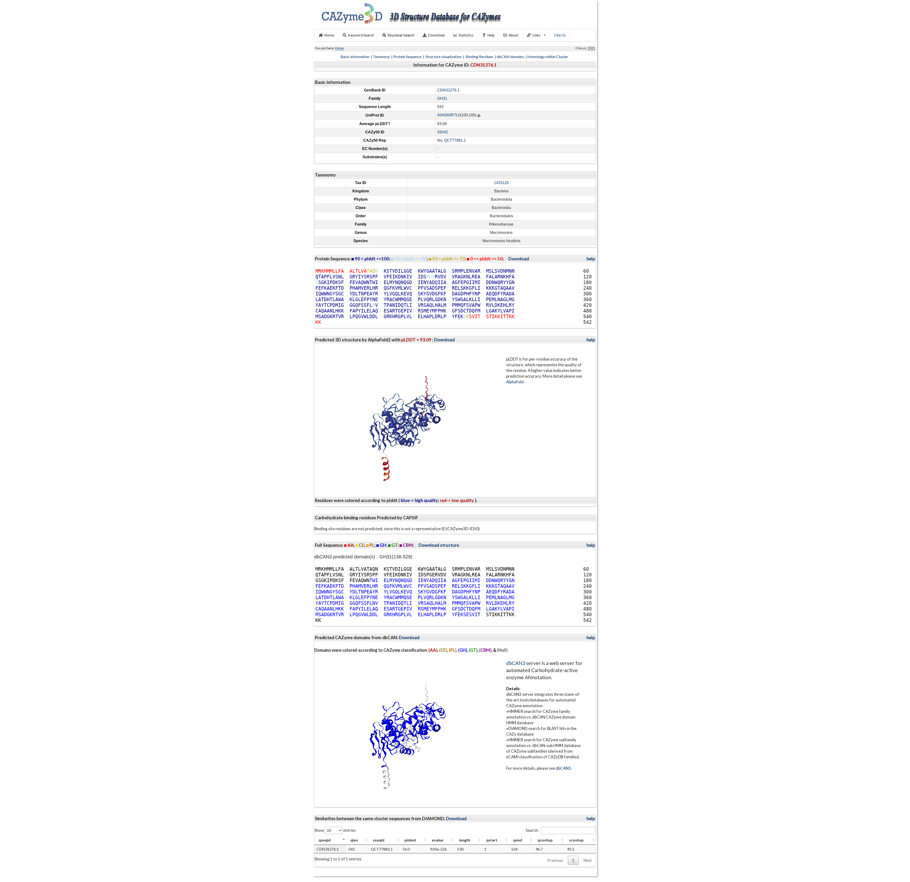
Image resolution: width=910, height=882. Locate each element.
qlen (354, 840)
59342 (442, 132)
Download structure (439, 545)
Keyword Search (361, 35)
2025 (591, 48)
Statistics (466, 35)
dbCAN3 (515, 663)
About (513, 35)
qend (517, 840)
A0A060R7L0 (448, 115)
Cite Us (560, 35)
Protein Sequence (407, 56)
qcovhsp (545, 840)
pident (410, 840)
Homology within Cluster (548, 56)
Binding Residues (480, 56)
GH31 (442, 98)
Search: (532, 830)
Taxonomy (382, 56)
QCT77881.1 (455, 140)
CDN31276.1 (448, 90)
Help (491, 35)
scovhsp (576, 840)
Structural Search (400, 35)
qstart (491, 840)
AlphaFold (515, 381)
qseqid (324, 840)
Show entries (335, 830)
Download (436, 35)
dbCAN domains (511, 56)
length (464, 840)
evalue (437, 840)
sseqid (378, 840)
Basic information (355, 56)
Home (329, 35)
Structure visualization (443, 56)
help (591, 258)
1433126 (501, 183)
